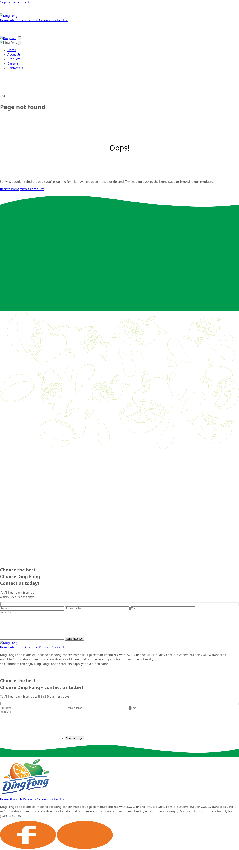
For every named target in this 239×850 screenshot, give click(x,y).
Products (31, 20)
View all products (32, 189)
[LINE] (1, 671)
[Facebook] (0, 671)
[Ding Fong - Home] (9, 16)
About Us (17, 20)
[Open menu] (19, 38)
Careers (45, 20)
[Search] (0, 25)
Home (4, 20)
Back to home (9, 189)
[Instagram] (2, 671)
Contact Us (60, 20)
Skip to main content (14, 2)
